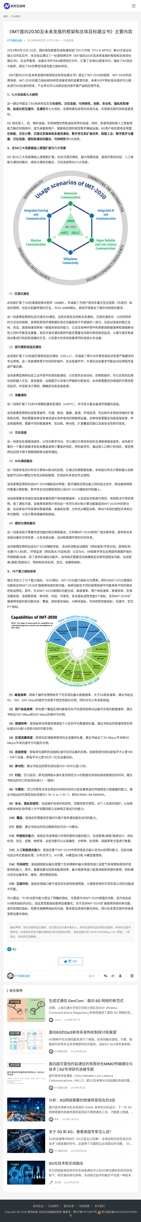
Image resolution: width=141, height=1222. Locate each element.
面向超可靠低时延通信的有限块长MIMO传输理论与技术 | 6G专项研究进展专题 (91, 1066)
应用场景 (84, 1205)
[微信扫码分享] (105, 976)
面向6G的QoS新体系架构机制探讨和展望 (82, 1032)
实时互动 (38, 1205)
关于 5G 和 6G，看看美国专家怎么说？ (81, 1132)
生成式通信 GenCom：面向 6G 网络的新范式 (86, 1001)
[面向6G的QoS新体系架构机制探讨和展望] (26, 1041)
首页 (5, 16)
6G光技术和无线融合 (66, 1163)
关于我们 (100, 1205)
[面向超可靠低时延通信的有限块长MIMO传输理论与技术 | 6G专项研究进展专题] (26, 1073)
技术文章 (14, 1001)
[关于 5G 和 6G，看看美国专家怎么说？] (26, 1141)
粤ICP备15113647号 (85, 1211)
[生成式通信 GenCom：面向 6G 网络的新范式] (26, 1010)
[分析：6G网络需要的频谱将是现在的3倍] (26, 1109)
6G (14, 949)
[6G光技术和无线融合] (26, 1172)
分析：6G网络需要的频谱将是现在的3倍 (82, 1100)
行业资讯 (68, 40)
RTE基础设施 (14, 40)
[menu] (134, 6)
